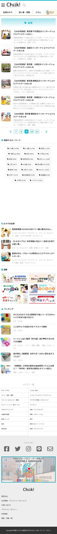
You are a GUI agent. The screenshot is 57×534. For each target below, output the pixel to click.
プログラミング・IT (7, 409)
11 (37, 131)
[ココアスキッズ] (50, 12)
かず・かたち (18, 321)
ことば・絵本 (34, 390)
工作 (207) (13, 164)
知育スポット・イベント (37, 424)
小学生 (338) (44, 154)
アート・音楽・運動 (32, 345)
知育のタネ (7, 12)
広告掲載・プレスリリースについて (14, 500)
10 (31, 131)
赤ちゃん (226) (44, 159)
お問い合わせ (6, 505)
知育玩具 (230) (27, 159)
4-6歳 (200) (27, 164)
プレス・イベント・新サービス (10, 405)
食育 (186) (13, 169)
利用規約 (4, 514)
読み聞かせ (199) (43, 164)
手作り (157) (13, 175)
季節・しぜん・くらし (21, 372)
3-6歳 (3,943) (14, 148)
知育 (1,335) (45, 148)
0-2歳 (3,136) (30, 148)
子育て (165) (27, 169)
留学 (31, 419)
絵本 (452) (30, 154)
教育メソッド (39, 248)
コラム (38, 12)
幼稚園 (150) (45, 175)
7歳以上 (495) (15, 154)
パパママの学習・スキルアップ (31, 236)
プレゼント (33, 405)
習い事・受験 (24, 12)
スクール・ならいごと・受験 (22, 248)
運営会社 (4, 496)
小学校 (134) (21, 180)
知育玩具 (4, 429)
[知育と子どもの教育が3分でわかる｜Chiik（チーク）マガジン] (13, 4)
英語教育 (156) (29, 175)
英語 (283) (12, 159)
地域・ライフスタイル (36, 409)
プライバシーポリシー (9, 509)
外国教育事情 (5, 414)
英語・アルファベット (28, 263)
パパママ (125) (36, 180)
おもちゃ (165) (43, 169)
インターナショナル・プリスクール (24, 233)
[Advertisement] (28, 202)
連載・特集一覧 (6, 518)
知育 (47, 248)
